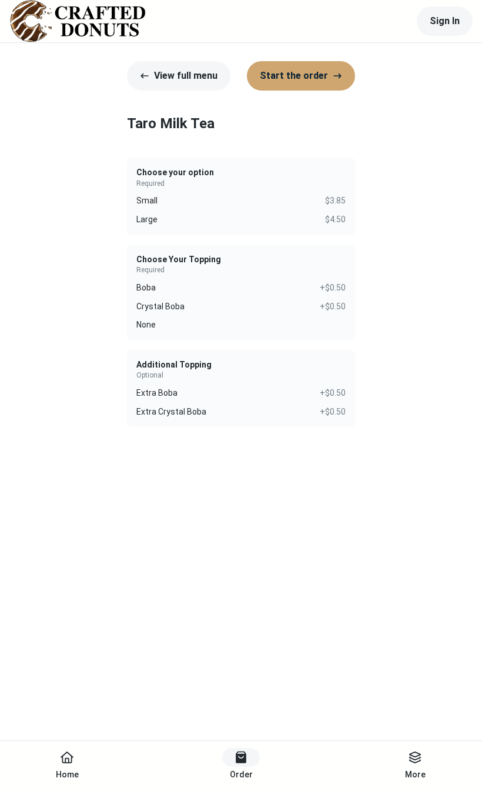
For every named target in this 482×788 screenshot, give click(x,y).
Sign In (445, 20)
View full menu (185, 75)
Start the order (294, 75)
